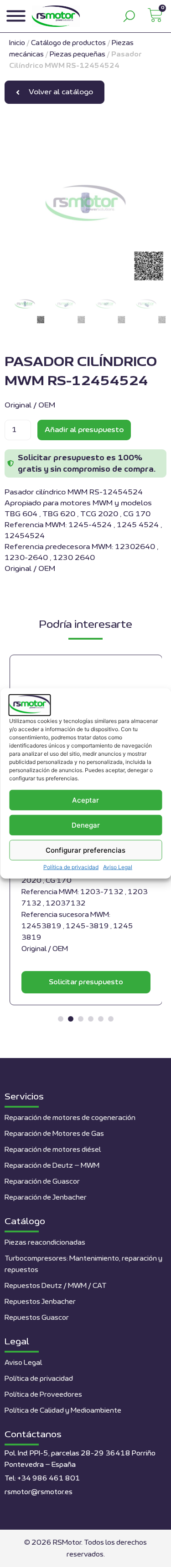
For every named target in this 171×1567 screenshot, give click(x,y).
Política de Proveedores (43, 1394)
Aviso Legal (117, 867)
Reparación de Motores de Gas (54, 1133)
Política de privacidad (70, 867)
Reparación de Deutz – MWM (52, 1165)
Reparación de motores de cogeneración (70, 1117)
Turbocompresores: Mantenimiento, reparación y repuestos (83, 1264)
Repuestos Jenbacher (40, 1301)
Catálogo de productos (68, 43)
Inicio (17, 43)
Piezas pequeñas (77, 54)
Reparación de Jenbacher (46, 1197)
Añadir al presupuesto (84, 429)
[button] (60, 1019)
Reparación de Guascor (42, 1181)
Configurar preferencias (85, 850)
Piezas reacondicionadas (45, 1242)
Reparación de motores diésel (53, 1149)
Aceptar (85, 800)
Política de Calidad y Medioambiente (63, 1410)
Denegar (86, 825)
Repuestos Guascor (37, 1317)
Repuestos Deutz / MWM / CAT (56, 1285)
